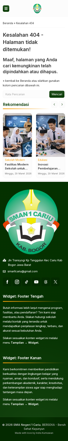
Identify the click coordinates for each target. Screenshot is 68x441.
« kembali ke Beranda (17, 81)
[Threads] (45, 281)
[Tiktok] (26, 281)
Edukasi (42, 160)
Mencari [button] (57, 94)
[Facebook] (7, 281)
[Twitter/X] (55, 281)
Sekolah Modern (15, 160)
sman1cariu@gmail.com (23, 271)
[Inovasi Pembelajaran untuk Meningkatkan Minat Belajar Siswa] (50, 135)
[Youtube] (36, 281)
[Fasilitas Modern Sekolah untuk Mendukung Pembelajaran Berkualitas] (17, 135)
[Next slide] (62, 104)
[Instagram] (16, 281)
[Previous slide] (54, 104)
